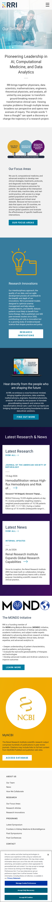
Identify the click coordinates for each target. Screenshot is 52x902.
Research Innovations (26, 334)
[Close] (48, 854)
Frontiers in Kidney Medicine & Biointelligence (25, 829)
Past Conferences (13, 838)
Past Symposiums (14, 833)
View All (10, 455)
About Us (11, 776)
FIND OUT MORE (26, 417)
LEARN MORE (13, 667)
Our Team (10, 783)
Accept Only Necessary (26, 890)
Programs (12, 818)
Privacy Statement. (14, 878)
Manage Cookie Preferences (26, 883)
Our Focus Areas (23, 222)
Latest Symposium (14, 825)
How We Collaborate (15, 791)
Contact (11, 844)
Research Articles (13, 808)
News (8, 787)
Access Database (17, 757)
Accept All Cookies (26, 897)
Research (11, 797)
